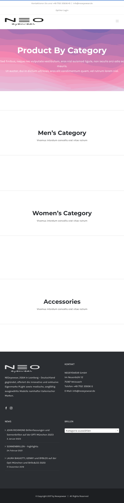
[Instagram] (11, 408)
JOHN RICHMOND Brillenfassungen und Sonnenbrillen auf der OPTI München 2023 (30, 432)
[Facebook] (6, 408)
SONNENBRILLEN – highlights (22, 446)
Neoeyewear (60, 496)
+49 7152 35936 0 (83, 386)
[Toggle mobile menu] (117, 21)
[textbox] (92, 431)
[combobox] (92, 430)
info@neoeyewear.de (83, 3)
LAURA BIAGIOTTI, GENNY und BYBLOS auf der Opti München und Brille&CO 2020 (31, 460)
